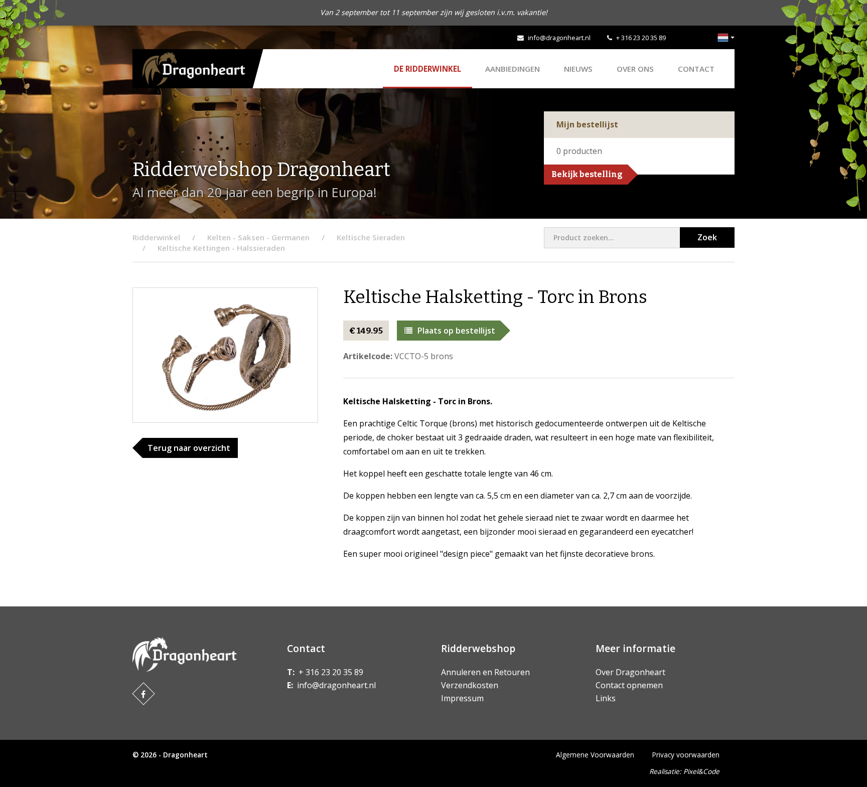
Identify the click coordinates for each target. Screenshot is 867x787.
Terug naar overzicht (189, 447)
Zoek (707, 237)
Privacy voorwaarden (685, 754)
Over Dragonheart (630, 672)
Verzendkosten (469, 685)
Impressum (462, 698)
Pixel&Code (701, 771)
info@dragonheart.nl (559, 37)
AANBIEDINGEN (512, 69)
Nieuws (578, 69)
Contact (696, 69)
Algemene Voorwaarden (595, 754)
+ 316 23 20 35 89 (641, 37)
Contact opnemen (629, 685)
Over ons (635, 69)
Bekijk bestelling (587, 174)
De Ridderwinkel (427, 69)
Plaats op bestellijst (456, 330)
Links (606, 698)
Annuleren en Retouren (485, 672)
